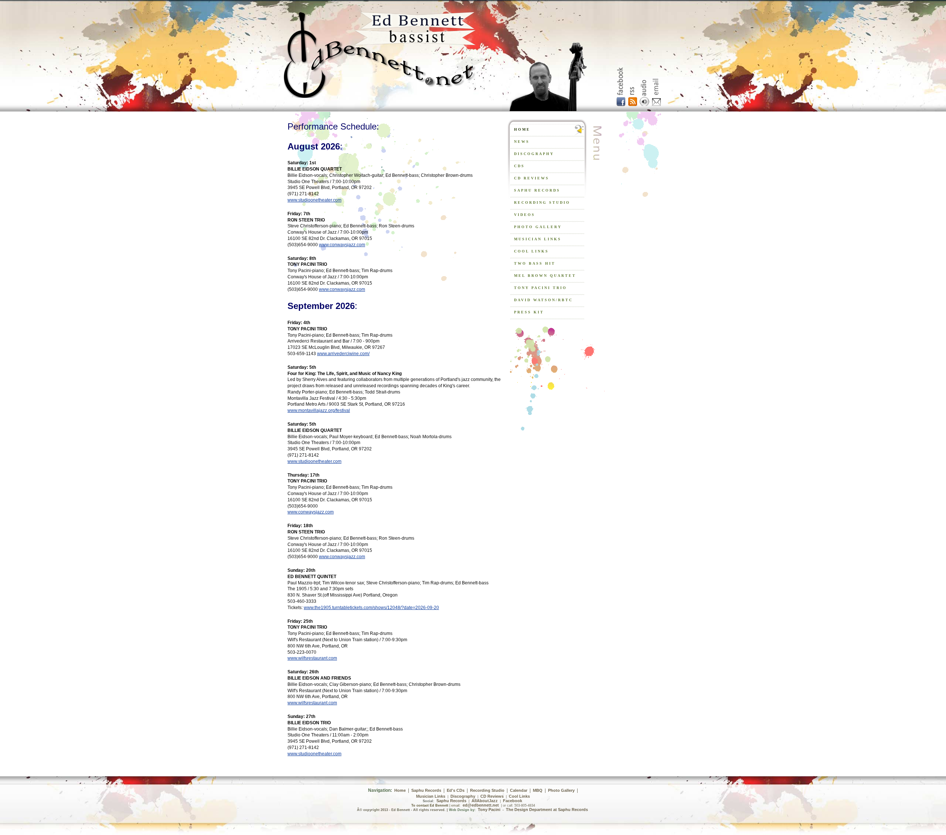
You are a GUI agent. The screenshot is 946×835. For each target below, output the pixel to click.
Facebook (512, 800)
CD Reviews (492, 796)
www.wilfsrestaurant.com (312, 658)
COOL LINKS (531, 251)
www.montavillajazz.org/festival (318, 410)
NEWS (522, 142)
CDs (519, 166)
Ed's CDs (456, 790)
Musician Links (430, 796)
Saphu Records (426, 790)
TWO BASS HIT (534, 263)
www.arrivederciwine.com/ (343, 353)
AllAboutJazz (485, 800)
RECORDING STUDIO (542, 202)
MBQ (537, 790)
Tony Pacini (489, 809)
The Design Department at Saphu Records (547, 809)
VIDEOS (524, 215)
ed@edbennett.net (481, 805)
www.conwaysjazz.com (342, 244)
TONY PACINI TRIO (540, 288)
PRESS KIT (529, 312)
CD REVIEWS (531, 178)
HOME (522, 129)
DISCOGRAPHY (534, 154)
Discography (462, 796)
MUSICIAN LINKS (537, 239)
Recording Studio (487, 790)
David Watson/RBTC (543, 300)
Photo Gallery (538, 227)
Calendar (518, 790)
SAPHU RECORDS (537, 190)
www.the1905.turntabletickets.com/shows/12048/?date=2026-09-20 (371, 607)
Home (400, 790)
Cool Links (519, 796)
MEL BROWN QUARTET (545, 276)
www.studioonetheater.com (314, 200)
